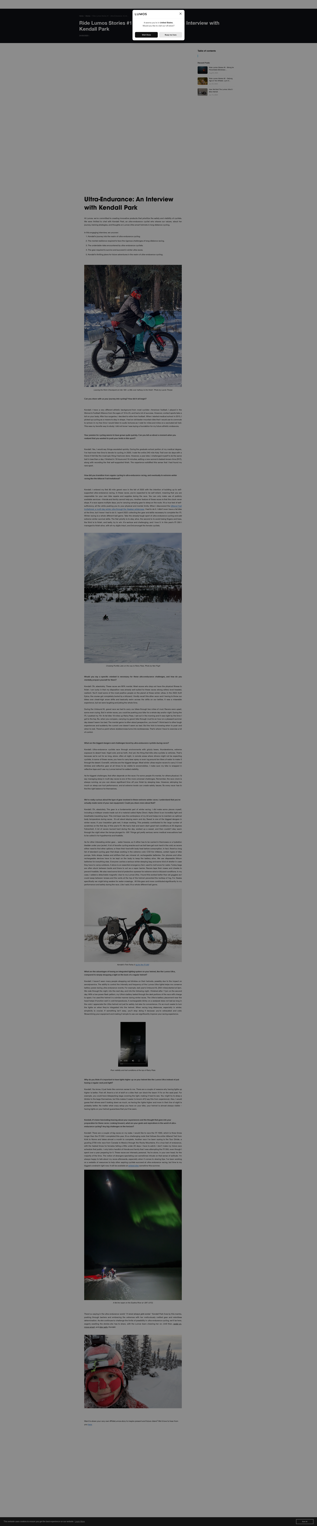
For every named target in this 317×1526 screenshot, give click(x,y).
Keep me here (170, 35)
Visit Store (146, 35)
